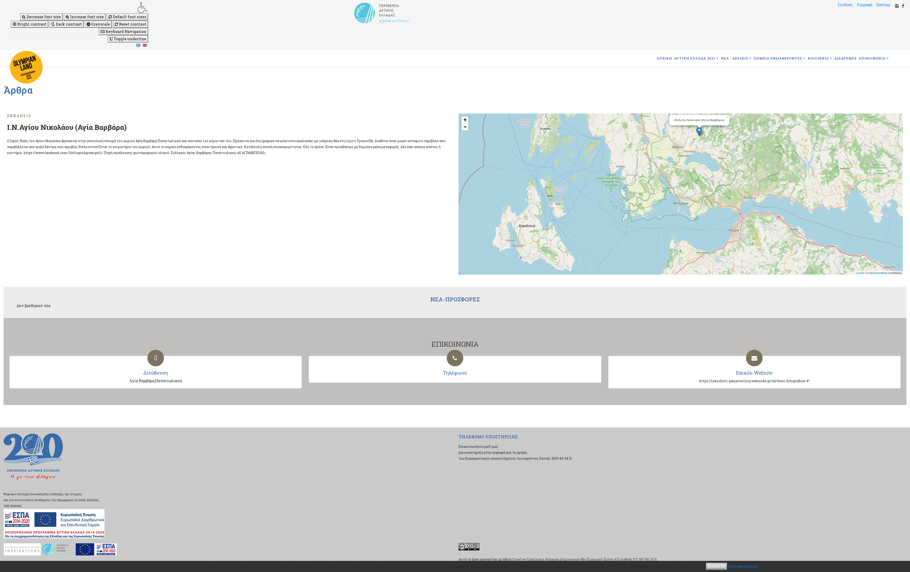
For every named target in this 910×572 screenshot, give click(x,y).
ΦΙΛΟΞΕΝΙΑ (818, 58)
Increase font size (86, 16)
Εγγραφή (864, 5)
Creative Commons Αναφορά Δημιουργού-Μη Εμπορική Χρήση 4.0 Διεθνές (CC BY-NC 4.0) (584, 559)
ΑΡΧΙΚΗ (664, 58)
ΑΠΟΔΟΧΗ (716, 566)
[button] (79, 7)
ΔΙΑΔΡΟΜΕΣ (845, 58)
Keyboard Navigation (125, 31)
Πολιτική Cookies (742, 566)
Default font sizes (129, 16)
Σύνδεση (845, 5)
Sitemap (883, 5)
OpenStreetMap (878, 273)
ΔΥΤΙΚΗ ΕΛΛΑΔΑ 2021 (694, 58)
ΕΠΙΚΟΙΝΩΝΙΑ (872, 58)
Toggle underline (129, 38)
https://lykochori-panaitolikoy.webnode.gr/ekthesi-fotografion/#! (754, 381)
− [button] (465, 127)
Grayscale (100, 24)
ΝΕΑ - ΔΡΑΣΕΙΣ (734, 58)
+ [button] (465, 120)
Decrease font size (43, 16)
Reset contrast (132, 24)
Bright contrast (31, 24)
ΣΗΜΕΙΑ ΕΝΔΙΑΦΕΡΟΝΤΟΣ (778, 58)
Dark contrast (68, 24)
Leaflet (860, 273)
